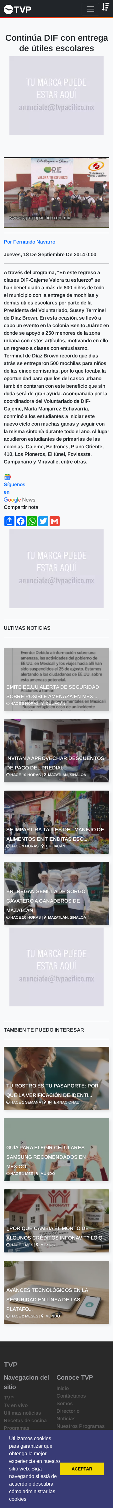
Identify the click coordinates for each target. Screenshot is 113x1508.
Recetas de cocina (25, 1420)
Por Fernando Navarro (29, 241)
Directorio (67, 1411)
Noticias (66, 1418)
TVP (9, 1397)
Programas (17, 1428)
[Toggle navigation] (90, 9)
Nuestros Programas (80, 1426)
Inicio (62, 1388)
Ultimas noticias (22, 1413)
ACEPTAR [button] (82, 1468)
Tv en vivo (16, 1405)
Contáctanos (71, 1396)
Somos (64, 1403)
